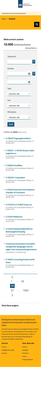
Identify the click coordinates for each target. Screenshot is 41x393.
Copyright (25, 350)
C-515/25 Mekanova (14, 217)
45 (23, 282)
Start (4, 19)
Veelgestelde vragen (8, 350)
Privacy (24, 356)
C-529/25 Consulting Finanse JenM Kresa (20, 261)
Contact (4, 347)
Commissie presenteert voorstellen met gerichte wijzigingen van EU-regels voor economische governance (21, 247)
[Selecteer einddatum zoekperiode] (29, 82)
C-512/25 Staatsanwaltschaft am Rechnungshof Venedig (19, 230)
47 (13, 290)
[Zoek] (36, 24)
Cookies (24, 347)
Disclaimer (25, 353)
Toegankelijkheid (27, 359)
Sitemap (4, 353)
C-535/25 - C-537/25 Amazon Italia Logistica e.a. (20, 152)
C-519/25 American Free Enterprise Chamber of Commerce (20, 191)
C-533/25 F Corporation (16, 177)
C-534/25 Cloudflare (14, 165)
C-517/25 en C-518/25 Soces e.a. (19, 204)
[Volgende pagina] (12, 295)
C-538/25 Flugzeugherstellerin (18, 138)
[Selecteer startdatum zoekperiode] (29, 74)
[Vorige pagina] (12, 277)
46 (13, 286)
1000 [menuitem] (26, 290)
